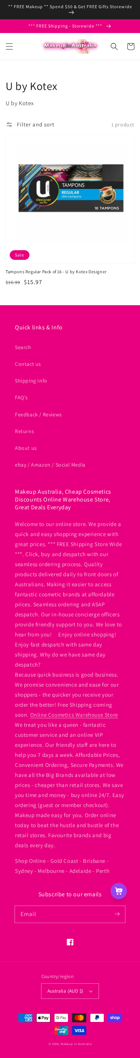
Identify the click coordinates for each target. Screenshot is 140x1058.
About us (26, 448)
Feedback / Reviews (38, 414)
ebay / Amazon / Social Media (50, 464)
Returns (24, 431)
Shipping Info (31, 380)
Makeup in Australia (76, 1044)
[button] (9, 46)
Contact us (28, 364)
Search (23, 347)
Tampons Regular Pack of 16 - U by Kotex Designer (56, 271)
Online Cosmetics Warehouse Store (74, 714)
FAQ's (21, 397)
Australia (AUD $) (65, 991)
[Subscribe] (117, 914)
